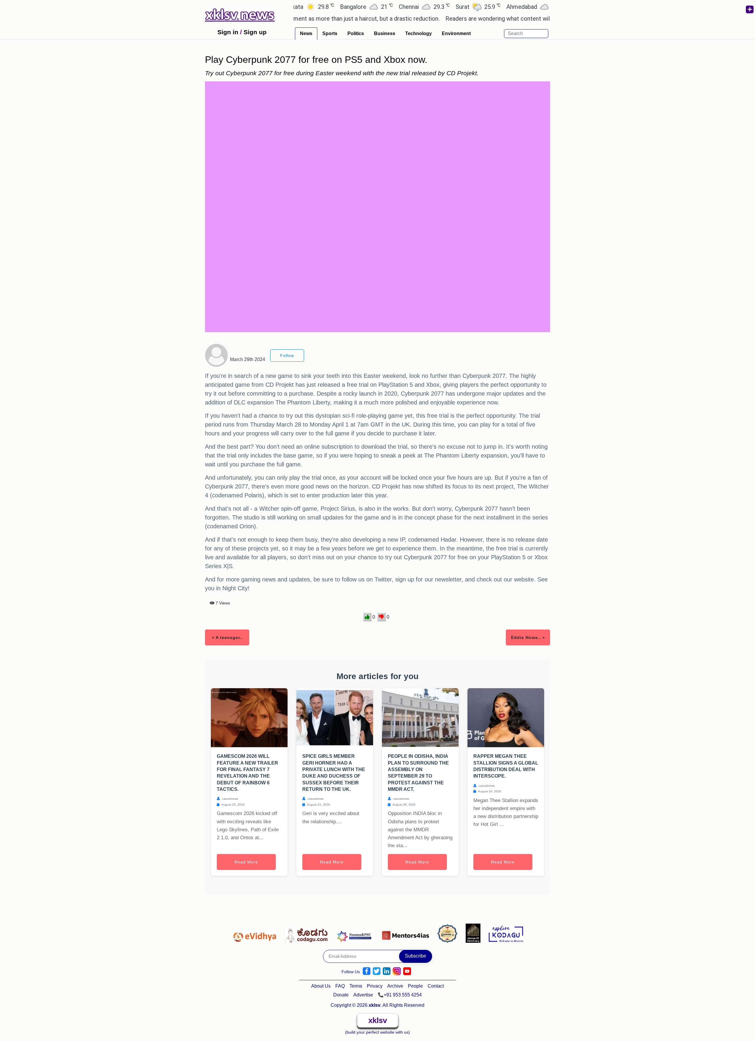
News (306, 33)
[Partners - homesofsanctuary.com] (475, 932)
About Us (321, 985)
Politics (355, 33)
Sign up (255, 32)
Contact (436, 985)
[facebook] (366, 971)
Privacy (375, 985)
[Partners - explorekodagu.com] (505, 932)
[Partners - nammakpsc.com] (356, 932)
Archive (395, 985)
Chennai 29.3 (395, 7)
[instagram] (397, 971)
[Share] (749, 9)
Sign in (227, 32)
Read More (246, 862)
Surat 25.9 (448, 7)
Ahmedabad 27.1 (508, 7)
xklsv (377, 1020)
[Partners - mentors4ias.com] (407, 932)
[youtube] (407, 971)
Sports (329, 33)
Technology (418, 33)
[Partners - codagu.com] (308, 932)
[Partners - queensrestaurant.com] (449, 932)
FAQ (340, 985)
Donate (341, 994)
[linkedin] (386, 971)
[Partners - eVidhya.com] (256, 932)
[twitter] (376, 971)
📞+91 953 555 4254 (400, 994)
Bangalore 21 (337, 7)
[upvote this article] (367, 617)
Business (384, 33)
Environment (456, 33)
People (415, 985)
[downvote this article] (381, 617)
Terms (355, 985)
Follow (287, 355)
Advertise (363, 994)
